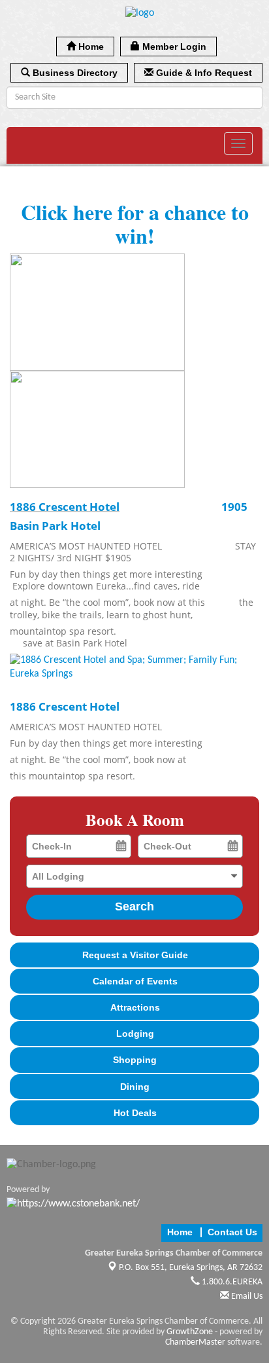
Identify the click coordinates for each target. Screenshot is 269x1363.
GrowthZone (189, 1332)
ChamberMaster (195, 1342)
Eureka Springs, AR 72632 (190, 1268)
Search (134, 906)
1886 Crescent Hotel (64, 506)
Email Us (245, 1296)
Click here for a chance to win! (135, 223)
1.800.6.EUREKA (231, 1282)
